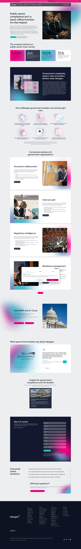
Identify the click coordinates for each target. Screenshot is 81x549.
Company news (65, 512)
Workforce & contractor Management (29, 515)
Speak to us (13, 37)
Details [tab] (40, 271)
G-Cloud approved (29, 323)
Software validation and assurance (42, 522)
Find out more (51, 1)
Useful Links (65, 507)
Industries (25, 4)
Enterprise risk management (53, 512)
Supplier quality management (42, 513)
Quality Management (43, 508)
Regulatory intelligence (43, 518)
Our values (65, 510)
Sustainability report (66, 515)
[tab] (20, 368)
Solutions (20, 4)
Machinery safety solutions (30, 513)
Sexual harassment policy (39, 538)
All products (65, 508)
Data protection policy (23, 538)
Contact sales (66, 4)
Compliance (53, 507)
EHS (28, 507)
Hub (29, 4)
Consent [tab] (28, 271)
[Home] (14, 4)
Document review (42, 520)
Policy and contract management (54, 524)
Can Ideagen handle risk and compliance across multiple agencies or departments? (47, 474)
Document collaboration (53, 514)
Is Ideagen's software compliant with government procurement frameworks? (45, 469)
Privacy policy (12, 538)
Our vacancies (65, 514)
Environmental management (29, 509)
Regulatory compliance (55, 525)
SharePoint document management (55, 516)
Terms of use (17, 538)
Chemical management (29, 521)
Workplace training (42, 523)
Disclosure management (53, 520)
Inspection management (41, 517)
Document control (42, 511)
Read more (64, 362)
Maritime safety (30, 519)
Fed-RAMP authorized (18, 323)
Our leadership (65, 511)
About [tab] (53, 271)
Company (39, 4)
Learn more (17, 181)
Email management (54, 518)
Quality (40, 507)
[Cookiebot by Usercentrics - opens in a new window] (55, 268)
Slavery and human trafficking (48, 538)
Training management (43, 510)
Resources (34, 4)
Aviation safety (30, 517)
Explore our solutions (22, 37)
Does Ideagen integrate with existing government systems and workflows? (45, 477)
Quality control (41, 515)
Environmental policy (31, 538)
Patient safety (29, 522)
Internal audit (53, 510)
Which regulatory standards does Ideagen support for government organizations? (46, 471)
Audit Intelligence (54, 508)
